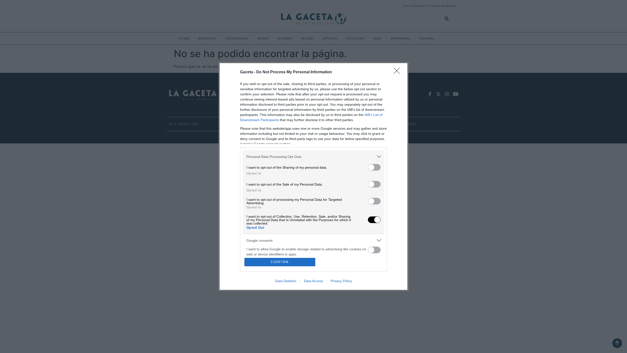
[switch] (374, 167)
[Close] (398, 72)
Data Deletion (285, 281)
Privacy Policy (341, 281)
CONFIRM (280, 262)
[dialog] (313, 176)
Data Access (313, 281)
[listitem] (313, 156)
